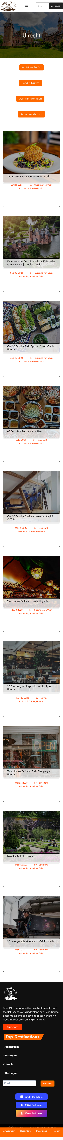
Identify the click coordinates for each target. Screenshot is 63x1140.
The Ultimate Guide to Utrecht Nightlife (27, 601)
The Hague (11, 1073)
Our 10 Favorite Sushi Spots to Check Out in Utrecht (30, 348)
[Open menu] (26, 6)
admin (43, 698)
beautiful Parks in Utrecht (20, 856)
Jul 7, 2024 (21, 440)
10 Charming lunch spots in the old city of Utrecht (29, 688)
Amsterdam (12, 1046)
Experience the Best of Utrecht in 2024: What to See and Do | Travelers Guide (31, 263)
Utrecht (25, 188)
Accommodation (37, 531)
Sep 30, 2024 (16, 273)
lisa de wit (42, 440)
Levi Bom (43, 782)
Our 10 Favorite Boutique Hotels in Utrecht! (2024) (30, 518)
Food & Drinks (37, 188)
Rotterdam (11, 1055)
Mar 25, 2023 (22, 698)
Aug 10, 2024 (16, 358)
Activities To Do (36, 276)
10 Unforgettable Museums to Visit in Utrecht (30, 941)
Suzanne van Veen (43, 185)
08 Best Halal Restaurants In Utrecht (26, 431)
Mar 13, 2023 (21, 864)
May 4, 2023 (21, 528)
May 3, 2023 (17, 610)
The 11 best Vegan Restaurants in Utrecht (28, 176)
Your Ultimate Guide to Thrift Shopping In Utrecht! (29, 773)
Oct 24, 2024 (17, 185)
